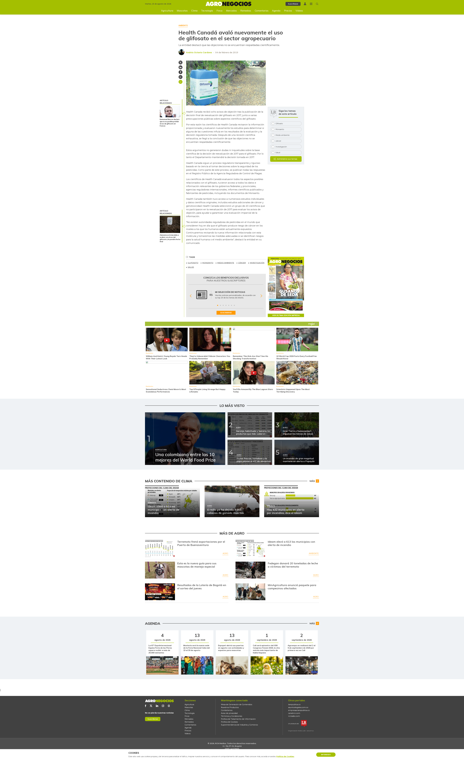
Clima (194, 10)
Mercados (231, 10)
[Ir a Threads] (169, 706)
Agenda (276, 10)
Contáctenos (226, 710)
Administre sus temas (287, 159)
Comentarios (261, 10)
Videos (299, 10)
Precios (288, 10)
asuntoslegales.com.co (298, 707)
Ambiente (314, 553)
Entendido (326, 755)
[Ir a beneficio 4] (225, 305)
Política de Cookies (229, 722)
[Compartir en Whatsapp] (180, 77)
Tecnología (207, 10)
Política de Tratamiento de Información (238, 719)
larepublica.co (294, 704)
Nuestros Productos (230, 707)
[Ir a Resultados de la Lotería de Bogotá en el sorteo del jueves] (160, 591)
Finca (219, 10)
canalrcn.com (294, 713)
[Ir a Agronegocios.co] (159, 701)
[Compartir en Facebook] (180, 72)
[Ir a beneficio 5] (228, 305)
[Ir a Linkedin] (157, 706)
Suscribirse (153, 719)
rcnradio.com (294, 716)
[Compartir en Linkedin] (180, 67)
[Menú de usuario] (305, 3)
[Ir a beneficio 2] (220, 305)
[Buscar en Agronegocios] (317, 4)
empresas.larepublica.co (299, 710)
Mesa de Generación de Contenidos (236, 704)
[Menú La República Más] (311, 4)
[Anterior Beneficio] (190, 296)
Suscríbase (293, 4)
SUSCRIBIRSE (226, 313)
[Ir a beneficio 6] (231, 305)
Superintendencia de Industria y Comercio (239, 725)
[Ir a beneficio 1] (217, 305)
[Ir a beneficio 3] (223, 305)
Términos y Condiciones (231, 716)
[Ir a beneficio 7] (234, 305)
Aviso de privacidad (229, 713)
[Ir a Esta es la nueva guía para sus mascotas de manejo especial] (160, 570)
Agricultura (167, 10)
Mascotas (182, 10)
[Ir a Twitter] (151, 706)
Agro (225, 553)
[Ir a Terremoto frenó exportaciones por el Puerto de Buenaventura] (160, 548)
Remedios (245, 10)
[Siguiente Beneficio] (261, 296)
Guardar (180, 82)
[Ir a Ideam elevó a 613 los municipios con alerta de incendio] (250, 548)
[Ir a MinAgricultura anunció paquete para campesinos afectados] (250, 591)
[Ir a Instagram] (163, 706)
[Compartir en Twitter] (180, 62)
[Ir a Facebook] (145, 706)
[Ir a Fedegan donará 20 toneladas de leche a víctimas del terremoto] (250, 570)
